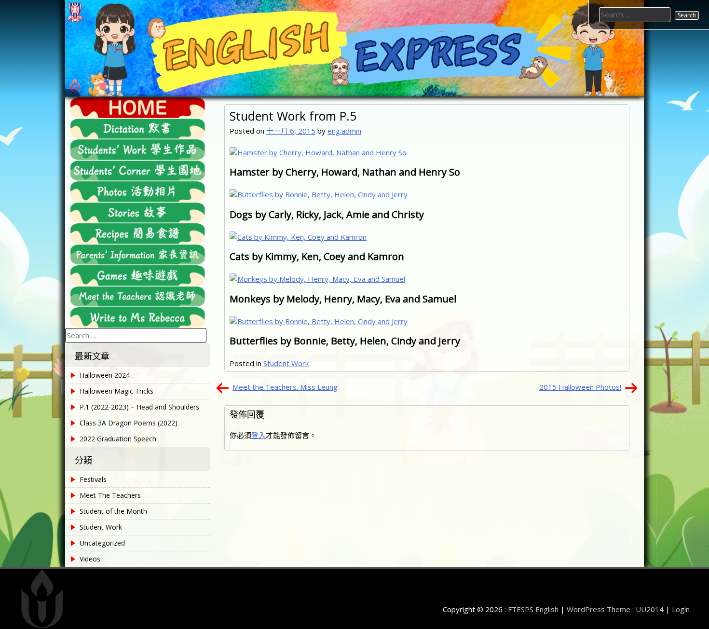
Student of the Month (113, 511)
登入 (258, 435)
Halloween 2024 (105, 375)
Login (681, 609)
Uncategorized (102, 542)
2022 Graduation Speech (118, 438)
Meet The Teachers (110, 495)
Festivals (93, 479)
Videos (90, 558)
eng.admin (344, 131)
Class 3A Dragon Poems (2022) (128, 422)
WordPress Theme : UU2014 (615, 609)
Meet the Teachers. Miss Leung (285, 387)
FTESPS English (533, 609)
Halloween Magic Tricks (116, 391)
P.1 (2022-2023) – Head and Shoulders (139, 406)
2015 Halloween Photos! (580, 387)
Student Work (286, 363)
